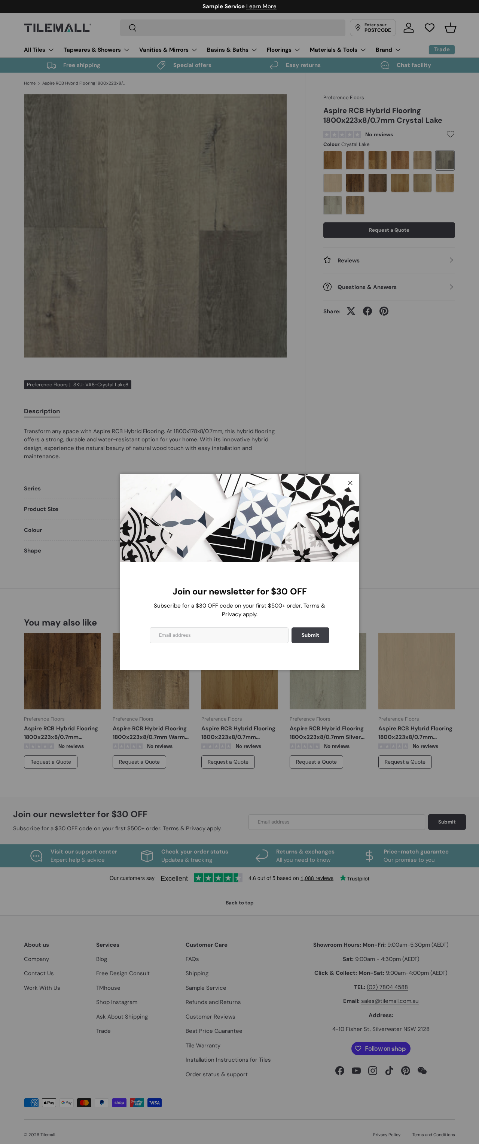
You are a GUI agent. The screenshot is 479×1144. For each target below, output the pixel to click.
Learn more (275, 6)
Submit (310, 635)
